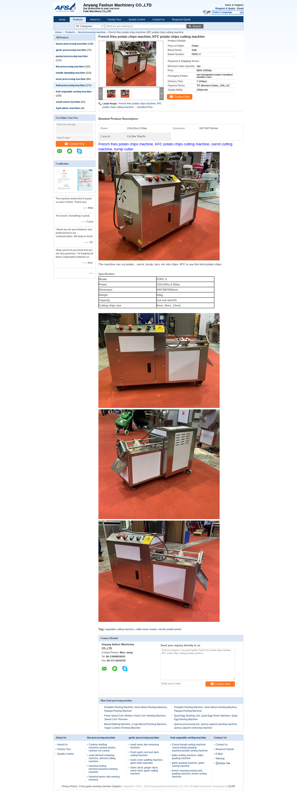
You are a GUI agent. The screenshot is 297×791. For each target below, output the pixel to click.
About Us (95, 19)
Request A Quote (225, 8)
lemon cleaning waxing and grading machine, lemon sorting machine (189, 773)
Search (197, 26)
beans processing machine (71, 43)
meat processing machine (71, 79)
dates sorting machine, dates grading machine (187, 757)
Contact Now (77, 143)
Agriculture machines (68, 108)
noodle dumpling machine (70, 72)
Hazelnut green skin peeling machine (104, 778)
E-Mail (219, 753)
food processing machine (92, 32)
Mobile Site (224, 763)
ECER (231, 786)
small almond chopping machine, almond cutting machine (102, 758)
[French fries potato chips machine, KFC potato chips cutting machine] (131, 63)
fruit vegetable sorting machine (74, 91)
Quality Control (137, 19)
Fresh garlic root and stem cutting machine (144, 754)
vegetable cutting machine (119, 629)
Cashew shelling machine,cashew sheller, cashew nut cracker (102, 747)
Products (78, 19)
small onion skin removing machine (144, 746)
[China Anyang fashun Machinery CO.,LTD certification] (64, 190)
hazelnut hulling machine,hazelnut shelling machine (103, 769)
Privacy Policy (69, 786)
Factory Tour (114, 19)
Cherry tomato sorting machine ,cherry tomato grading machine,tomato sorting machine (190, 747)
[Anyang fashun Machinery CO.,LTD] (68, 8)
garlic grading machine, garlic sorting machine (188, 764)
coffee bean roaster (146, 629)
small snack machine (68, 102)
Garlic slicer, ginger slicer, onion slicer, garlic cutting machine (144, 770)
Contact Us (159, 19)
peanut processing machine (72, 56)
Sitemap (220, 758)
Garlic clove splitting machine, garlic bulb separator (146, 761)
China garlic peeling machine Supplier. (100, 786)
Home (62, 19)
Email (240, 8)
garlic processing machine (71, 50)
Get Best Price (145, 107)
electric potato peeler (169, 629)
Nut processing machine (70, 66)
